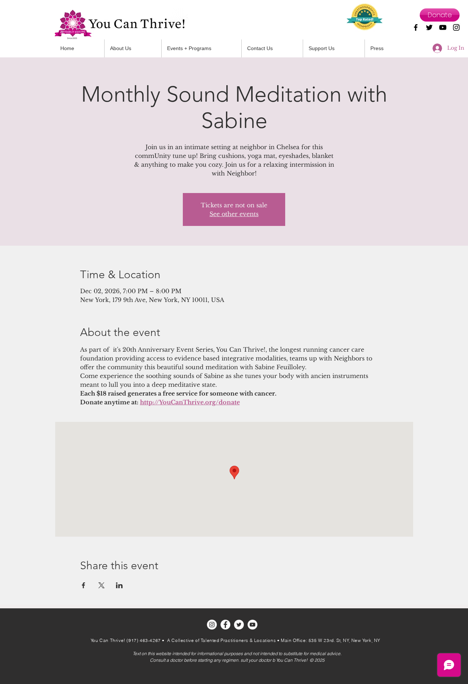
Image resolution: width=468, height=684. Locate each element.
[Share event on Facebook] (83, 585)
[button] (272, 48)
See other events (234, 214)
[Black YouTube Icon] (442, 27)
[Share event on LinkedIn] (119, 585)
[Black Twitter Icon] (429, 27)
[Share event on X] (101, 585)
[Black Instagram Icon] (456, 27)
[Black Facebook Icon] (415, 27)
